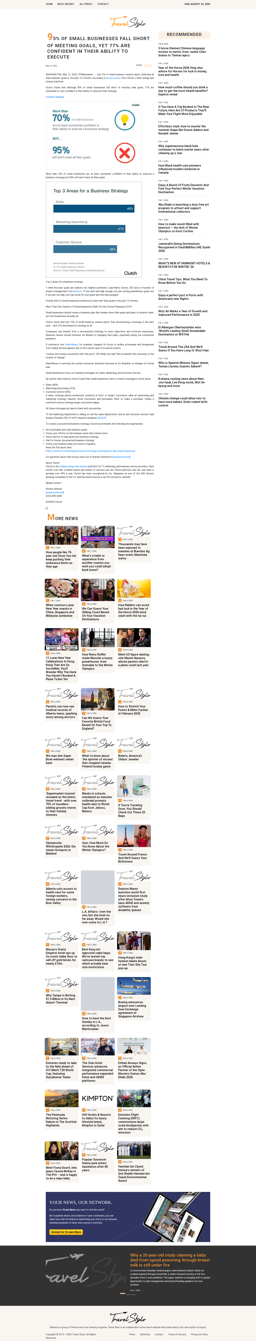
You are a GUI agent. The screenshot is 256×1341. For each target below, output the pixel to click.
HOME (49, 4)
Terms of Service (177, 1334)
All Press (86, 4)
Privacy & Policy (199, 1334)
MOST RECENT (65, 4)
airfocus (77, 291)
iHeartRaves (71, 344)
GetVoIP (101, 417)
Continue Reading (55, 97)
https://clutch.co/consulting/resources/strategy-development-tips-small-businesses (90, 451)
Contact (159, 1334)
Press (132, 1334)
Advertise (145, 1334)
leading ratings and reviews (74, 466)
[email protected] (121, 457)
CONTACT (103, 4)
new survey (114, 78)
